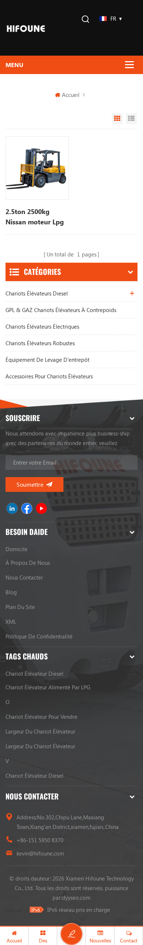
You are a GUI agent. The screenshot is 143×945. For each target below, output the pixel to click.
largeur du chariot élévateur (40, 731)
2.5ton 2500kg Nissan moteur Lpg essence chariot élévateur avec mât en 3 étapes (35, 217)
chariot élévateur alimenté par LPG (48, 687)
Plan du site (20, 606)
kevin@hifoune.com (40, 853)
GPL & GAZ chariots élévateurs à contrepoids (61, 310)
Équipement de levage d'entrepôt (47, 359)
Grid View (117, 118)
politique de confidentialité (39, 636)
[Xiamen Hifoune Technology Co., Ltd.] (26, 27)
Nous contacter (24, 577)
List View (131, 118)
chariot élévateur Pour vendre (41, 716)
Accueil (71, 94)
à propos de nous (28, 562)
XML (11, 621)
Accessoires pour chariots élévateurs (49, 376)
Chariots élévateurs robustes (40, 343)
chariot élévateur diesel (34, 673)
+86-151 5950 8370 (39, 840)
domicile (16, 549)
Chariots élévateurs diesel (37, 293)
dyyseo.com (76, 897)
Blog (11, 592)
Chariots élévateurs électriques (42, 326)
